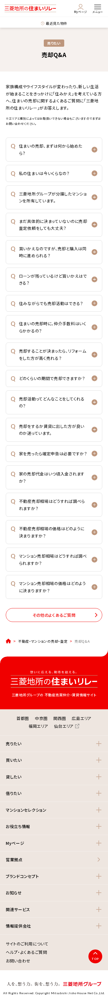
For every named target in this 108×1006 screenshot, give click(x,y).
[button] (54, 149)
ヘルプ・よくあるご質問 (26, 952)
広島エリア (82, 718)
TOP (95, 958)
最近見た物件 (56, 23)
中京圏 (41, 718)
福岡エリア (38, 726)
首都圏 (22, 718)
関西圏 (59, 718)
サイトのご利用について (27, 944)
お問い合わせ (18, 961)
